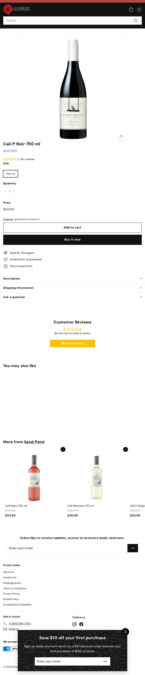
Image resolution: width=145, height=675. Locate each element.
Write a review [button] (72, 343)
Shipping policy (12, 583)
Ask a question (14, 297)
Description (11, 278)
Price (7, 203)
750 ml (10, 173)
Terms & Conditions (15, 588)
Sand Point (10, 150)
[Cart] (131, 9)
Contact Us (10, 577)
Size (6, 163)
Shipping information (18, 288)
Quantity (9, 183)
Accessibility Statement (17, 604)
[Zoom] (121, 136)
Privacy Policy (11, 593)
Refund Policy (11, 599)
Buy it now (72, 239)
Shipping (8, 219)
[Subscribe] (105, 661)
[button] (12, 159)
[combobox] (72, 20)
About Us (8, 572)
